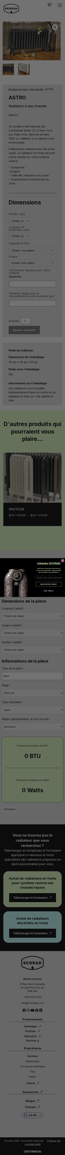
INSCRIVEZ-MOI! (48, 584)
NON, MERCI (49, 591)
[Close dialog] (62, 560)
